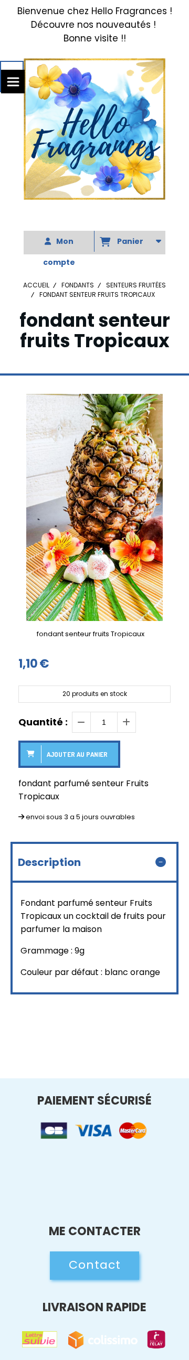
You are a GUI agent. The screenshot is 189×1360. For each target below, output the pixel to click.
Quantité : (43, 722)
